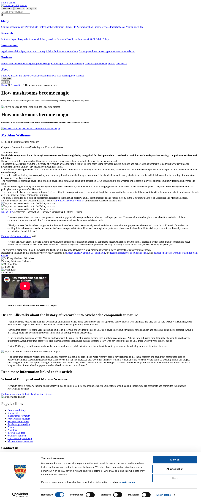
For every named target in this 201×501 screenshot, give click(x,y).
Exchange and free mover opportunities (98, 51)
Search (7, 8)
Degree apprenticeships (38, 63)
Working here (68, 75)
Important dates (117, 27)
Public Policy (102, 39)
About (5, 69)
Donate (111, 63)
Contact (80, 75)
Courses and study (17, 410)
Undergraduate (17, 27)
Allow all (174, 459)
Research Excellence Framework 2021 (76, 39)
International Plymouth (19, 415)
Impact (14, 39)
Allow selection (174, 469)
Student (7, 79)
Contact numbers (17, 435)
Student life (70, 27)
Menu (20, 8)
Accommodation (84, 27)
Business (6, 57)
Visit (59, 75)
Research (7, 33)
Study (5, 21)
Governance (36, 75)
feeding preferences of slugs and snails (129, 252)
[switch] (90, 494)
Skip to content (8, 2)
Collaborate (121, 63)
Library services (101, 27)
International (9, 45)
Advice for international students (62, 51)
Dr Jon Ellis (7, 212)
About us (12, 430)
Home (4, 85)
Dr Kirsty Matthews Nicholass (69, 200)
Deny (175, 478)
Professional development (51, 27)
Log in (31, 8)
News (53, 75)
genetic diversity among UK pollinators (85, 252)
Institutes (5, 39)
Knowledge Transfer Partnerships (67, 63)
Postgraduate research (29, 39)
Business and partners (18, 421)
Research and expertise (19, 418)
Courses (5, 27)
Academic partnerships (96, 63)
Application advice (10, 51)
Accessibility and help (20, 438)
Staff (5, 82)
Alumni (46, 75)
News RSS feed (16, 432)
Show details (163, 494)
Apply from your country (32, 51)
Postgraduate (31, 27)
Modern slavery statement (20, 441)
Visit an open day (134, 27)
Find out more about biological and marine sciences (26, 394)
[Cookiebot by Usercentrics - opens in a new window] (20, 495)
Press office (16, 85)
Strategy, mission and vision (15, 75)
